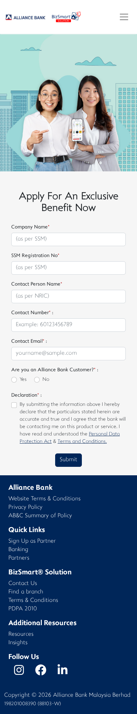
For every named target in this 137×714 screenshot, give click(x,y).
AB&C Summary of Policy (40, 516)
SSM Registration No (35, 256)
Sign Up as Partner (32, 541)
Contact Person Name (36, 284)
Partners (18, 558)
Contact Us (22, 583)
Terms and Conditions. (82, 442)
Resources (20, 634)
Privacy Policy (25, 507)
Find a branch (25, 592)
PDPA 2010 (22, 609)
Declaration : (26, 395)
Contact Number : (32, 313)
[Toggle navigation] (124, 17)
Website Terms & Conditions (44, 499)
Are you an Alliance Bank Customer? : (54, 370)
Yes (23, 380)
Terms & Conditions (33, 600)
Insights (17, 643)
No (46, 380)
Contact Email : (29, 341)
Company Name (30, 227)
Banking (18, 550)
